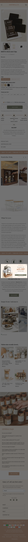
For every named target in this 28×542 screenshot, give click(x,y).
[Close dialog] (26, 264)
